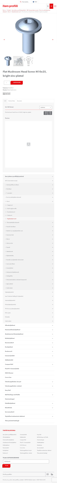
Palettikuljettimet (10, 403)
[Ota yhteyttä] (48, 6)
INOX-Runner (9, 373)
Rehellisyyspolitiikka (7, 474)
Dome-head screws (11, 90)
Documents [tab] (19, 101)
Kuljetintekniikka (10, 255)
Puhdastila (7, 317)
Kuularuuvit (8, 351)
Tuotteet (9, 10)
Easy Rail (8, 390)
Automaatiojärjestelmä (10, 300)
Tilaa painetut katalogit (12, 420)
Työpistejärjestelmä (9, 292)
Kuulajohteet (9, 347)
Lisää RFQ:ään (17, 82)
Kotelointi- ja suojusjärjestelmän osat (14, 231)
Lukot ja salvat (9, 243)
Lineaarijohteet (9, 268)
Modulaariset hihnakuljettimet (14, 334)
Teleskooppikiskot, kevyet (13, 381)
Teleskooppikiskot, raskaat (13, 386)
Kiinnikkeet (8, 189)
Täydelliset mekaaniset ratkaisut (15, 416)
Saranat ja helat (10, 235)
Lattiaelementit (9, 251)
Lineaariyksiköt (9, 355)
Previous (4, 39)
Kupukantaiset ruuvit (16, 11)
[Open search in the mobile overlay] (25, 2)
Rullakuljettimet (9, 338)
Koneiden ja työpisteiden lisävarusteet (14, 259)
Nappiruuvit (10, 205)
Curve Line (8, 377)
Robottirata (8, 407)
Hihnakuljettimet (10, 325)
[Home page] (10, 6)
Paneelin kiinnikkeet (10, 226)
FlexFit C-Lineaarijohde (12, 368)
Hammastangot (9, 399)
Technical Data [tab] (11, 101)
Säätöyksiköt (9, 360)
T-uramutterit (9, 193)
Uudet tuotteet (9, 288)
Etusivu (4, 10)
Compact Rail (9, 364)
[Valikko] (55, 6)
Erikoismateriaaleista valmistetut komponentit (16, 279)
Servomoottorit (9, 412)
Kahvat (8, 239)
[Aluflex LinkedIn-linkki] (52, 474)
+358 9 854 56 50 (40, 480)
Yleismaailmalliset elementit (13, 222)
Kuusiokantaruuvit (11, 212)
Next (52, 39)
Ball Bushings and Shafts (12, 394)
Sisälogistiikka (9, 276)
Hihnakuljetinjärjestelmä (10, 304)
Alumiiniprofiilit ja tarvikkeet (12, 185)
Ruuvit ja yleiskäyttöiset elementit (13, 197)
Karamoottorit (9, 342)
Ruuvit (9, 11)
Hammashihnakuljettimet (12, 329)
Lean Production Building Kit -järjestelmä (14, 296)
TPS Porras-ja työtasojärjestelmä (12, 308)
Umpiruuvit (9, 215)
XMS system (8, 313)
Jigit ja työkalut (9, 284)
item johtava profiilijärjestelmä (19, 10)
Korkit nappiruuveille (11, 208)
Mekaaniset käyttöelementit (12, 272)
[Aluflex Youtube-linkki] (47, 474)
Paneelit (8, 247)
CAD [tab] (5, 101)
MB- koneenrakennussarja (32, 10)
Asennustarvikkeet (10, 264)
